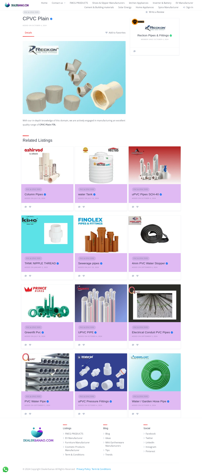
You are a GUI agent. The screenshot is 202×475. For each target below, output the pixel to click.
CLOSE (158, 238)
